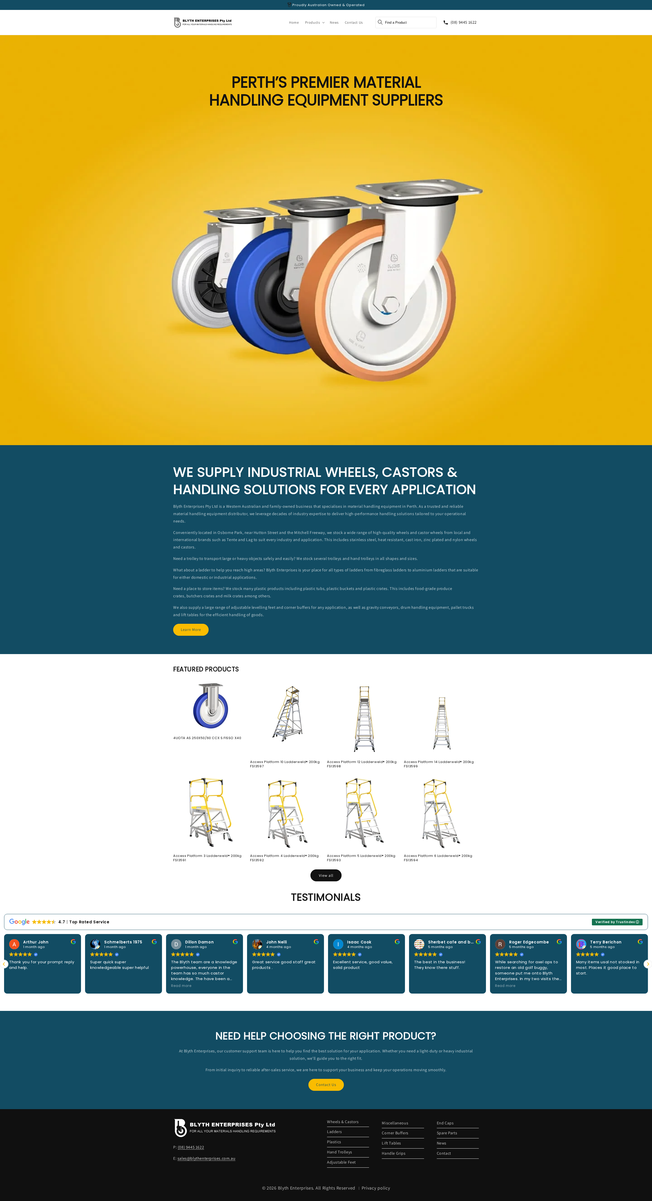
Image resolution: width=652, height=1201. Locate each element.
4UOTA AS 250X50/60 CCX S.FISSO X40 (207, 738)
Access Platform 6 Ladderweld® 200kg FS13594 (438, 858)
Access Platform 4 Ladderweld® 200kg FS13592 (284, 858)
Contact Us (326, 1084)
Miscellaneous (395, 1123)
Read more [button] (181, 986)
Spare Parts (447, 1133)
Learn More (191, 629)
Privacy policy (376, 1188)
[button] (314, 22)
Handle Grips (393, 1153)
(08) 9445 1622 (464, 22)
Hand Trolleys (339, 1152)
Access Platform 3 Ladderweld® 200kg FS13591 (207, 858)
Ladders (334, 1131)
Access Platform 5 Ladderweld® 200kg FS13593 (361, 858)
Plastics (334, 1142)
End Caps (445, 1123)
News (441, 1143)
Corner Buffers (395, 1133)
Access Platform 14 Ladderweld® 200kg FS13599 (439, 764)
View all (326, 875)
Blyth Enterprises (295, 1188)
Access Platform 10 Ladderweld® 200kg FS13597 (285, 764)
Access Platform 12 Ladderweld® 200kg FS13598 (362, 764)
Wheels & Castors (343, 1121)
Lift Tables (391, 1143)
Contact (444, 1153)
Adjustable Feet (341, 1162)
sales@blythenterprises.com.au (206, 1158)
